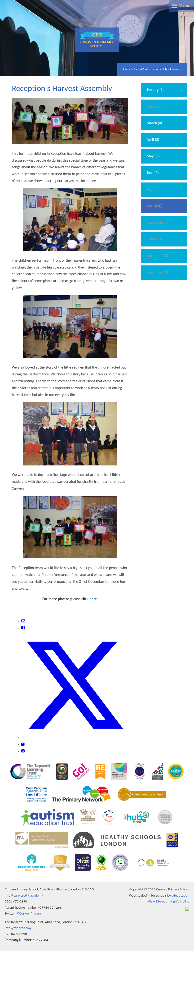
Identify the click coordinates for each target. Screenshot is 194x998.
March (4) (154, 123)
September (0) (158, 223)
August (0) (154, 206)
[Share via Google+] (23, 745)
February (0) (156, 107)
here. (93, 599)
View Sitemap (157, 901)
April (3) (153, 140)
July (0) (152, 189)
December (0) (157, 272)
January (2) (155, 90)
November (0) (157, 256)
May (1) (153, 156)
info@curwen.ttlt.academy (24, 896)
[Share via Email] (23, 621)
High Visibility (179, 901)
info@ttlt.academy (18, 928)
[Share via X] (74, 738)
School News (170, 69)
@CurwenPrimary (29, 914)
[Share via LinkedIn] (23, 751)
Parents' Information (146, 69)
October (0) (155, 239)
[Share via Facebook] (23, 628)
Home (127, 69)
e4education (180, 896)
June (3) (153, 173)
